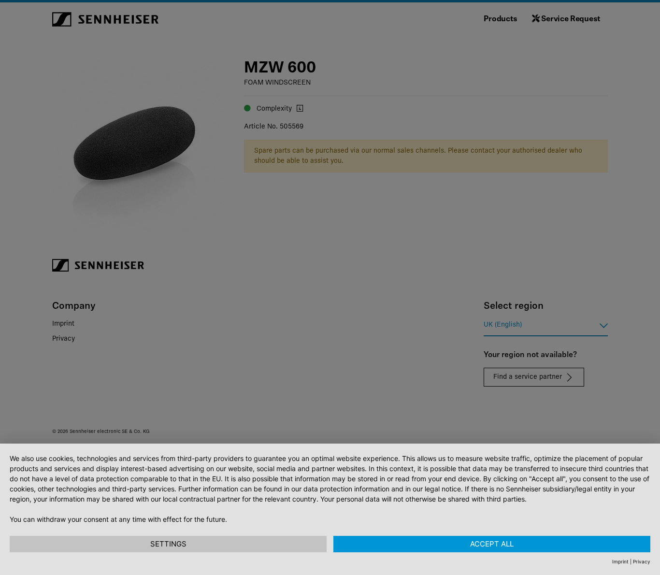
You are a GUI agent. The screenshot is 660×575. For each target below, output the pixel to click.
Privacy (641, 561)
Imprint (620, 561)
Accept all (492, 543)
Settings (168, 543)
